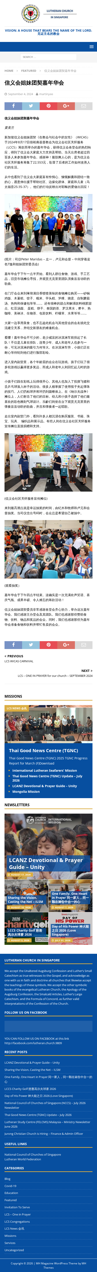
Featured (11, 1200)
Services (10, 1243)
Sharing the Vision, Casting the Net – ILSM (25, 899)
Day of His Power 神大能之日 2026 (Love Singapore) (70, 930)
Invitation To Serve (17, 1207)
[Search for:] (48, 56)
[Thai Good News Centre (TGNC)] (48, 740)
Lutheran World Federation (23, 1159)
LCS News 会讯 (14, 1228)
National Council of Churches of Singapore (33, 1154)
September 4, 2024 (20, 94)
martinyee (46, 94)
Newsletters (17, 804)
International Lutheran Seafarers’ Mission (44, 770)
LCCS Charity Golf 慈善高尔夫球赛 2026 (25, 932)
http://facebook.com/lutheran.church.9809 (33, 1043)
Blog (7, 1179)
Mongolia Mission (26, 791)
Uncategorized (14, 1250)
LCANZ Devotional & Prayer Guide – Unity (44, 786)
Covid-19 (10, 1186)
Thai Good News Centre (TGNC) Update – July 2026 (47, 778)
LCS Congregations (17, 1222)
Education (11, 1193)
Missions (13, 696)
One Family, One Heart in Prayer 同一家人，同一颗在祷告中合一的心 (70, 897)
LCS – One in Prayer (18, 1214)
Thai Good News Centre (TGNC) (43, 750)
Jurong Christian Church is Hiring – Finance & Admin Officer (44, 1134)
